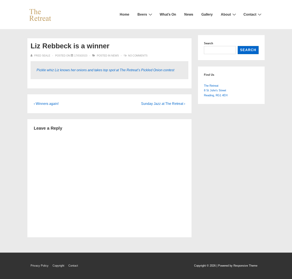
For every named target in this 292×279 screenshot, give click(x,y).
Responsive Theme (245, 265)
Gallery (207, 14)
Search (208, 43)
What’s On (168, 14)
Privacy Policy (40, 265)
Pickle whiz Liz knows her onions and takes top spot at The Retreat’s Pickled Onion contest (105, 70)
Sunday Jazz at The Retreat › (163, 103)
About (226, 14)
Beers (142, 14)
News (188, 14)
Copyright (58, 265)
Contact (249, 14)
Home (124, 14)
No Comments (137, 55)
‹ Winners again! (46, 103)
